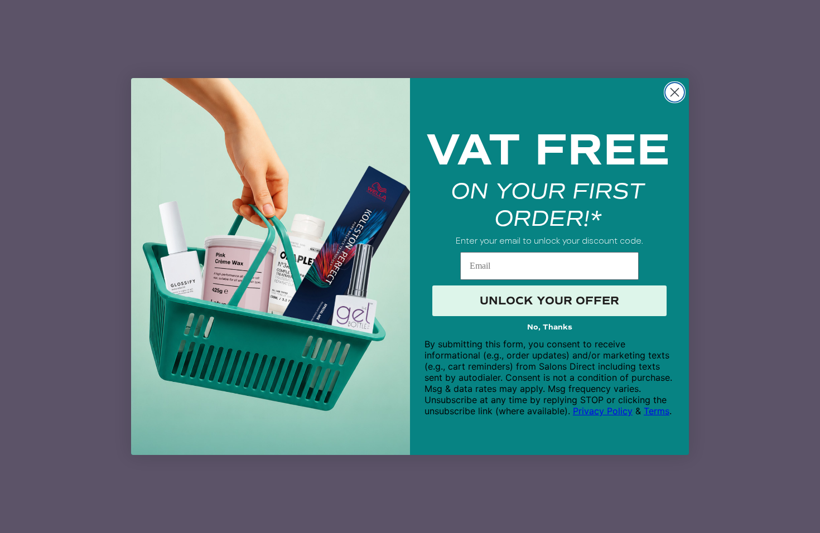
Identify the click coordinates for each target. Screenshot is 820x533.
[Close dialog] (674, 92)
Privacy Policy (603, 410)
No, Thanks (549, 327)
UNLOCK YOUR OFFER (549, 301)
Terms (656, 410)
